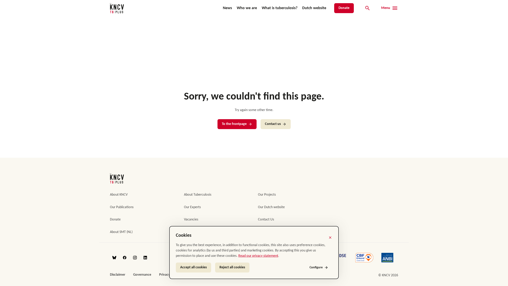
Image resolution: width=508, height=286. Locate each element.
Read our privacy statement (258, 256)
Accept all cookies (193, 267)
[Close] (330, 238)
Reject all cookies (232, 267)
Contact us (273, 124)
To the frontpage (234, 124)
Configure (316, 267)
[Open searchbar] (367, 8)
